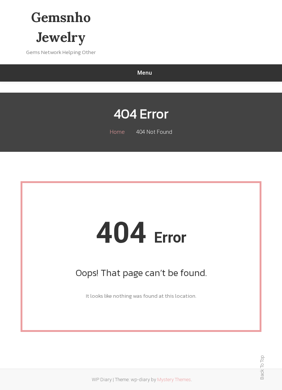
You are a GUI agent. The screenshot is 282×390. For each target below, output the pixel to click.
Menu (144, 72)
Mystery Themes (174, 379)
